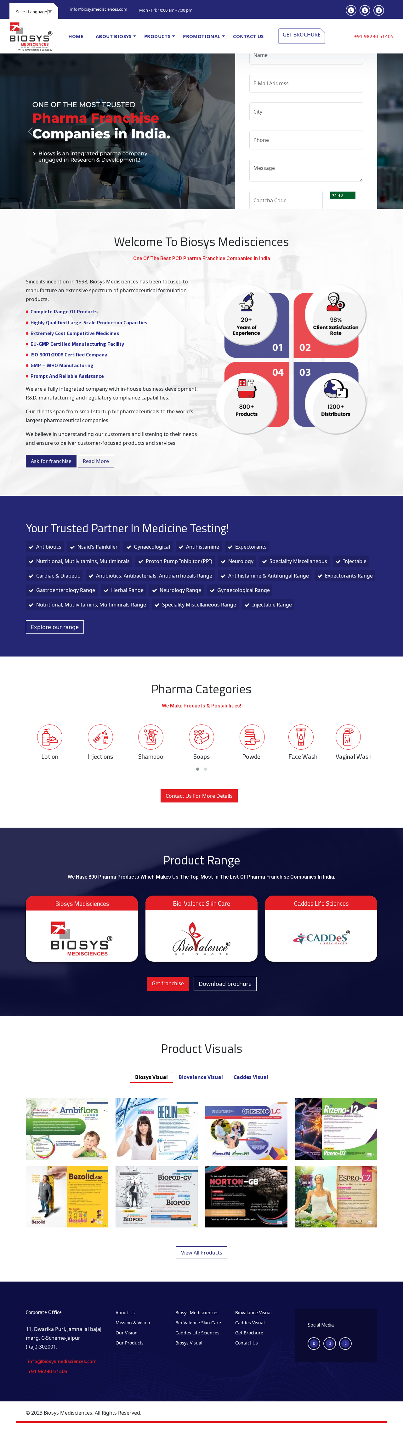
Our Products (130, 1343)
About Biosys (114, 36)
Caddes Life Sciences (197, 1333)
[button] (198, 769)
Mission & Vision (133, 1323)
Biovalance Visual (253, 1313)
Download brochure (225, 983)
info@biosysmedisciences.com (98, 9)
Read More (96, 461)
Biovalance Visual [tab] (201, 1077)
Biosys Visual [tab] (151, 1077)
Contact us (248, 36)
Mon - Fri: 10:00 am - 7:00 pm (165, 10)
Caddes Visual (250, 1323)
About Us (125, 1313)
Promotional (201, 36)
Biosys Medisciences (197, 1313)
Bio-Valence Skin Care (198, 1323)
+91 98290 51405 (374, 36)
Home (75, 36)
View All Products (201, 1252)
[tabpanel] (201, 1177)
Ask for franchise (51, 461)
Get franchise (168, 983)
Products (157, 36)
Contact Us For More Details (199, 795)
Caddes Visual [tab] (251, 1077)
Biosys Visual (188, 1343)
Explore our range (55, 627)
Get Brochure (302, 34)
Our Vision (127, 1333)
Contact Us (246, 1343)
